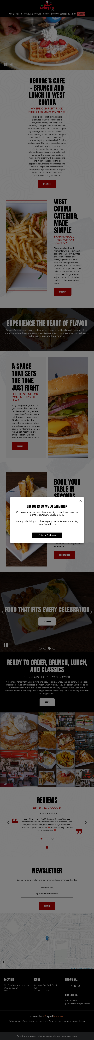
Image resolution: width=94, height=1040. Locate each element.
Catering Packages (47, 535)
